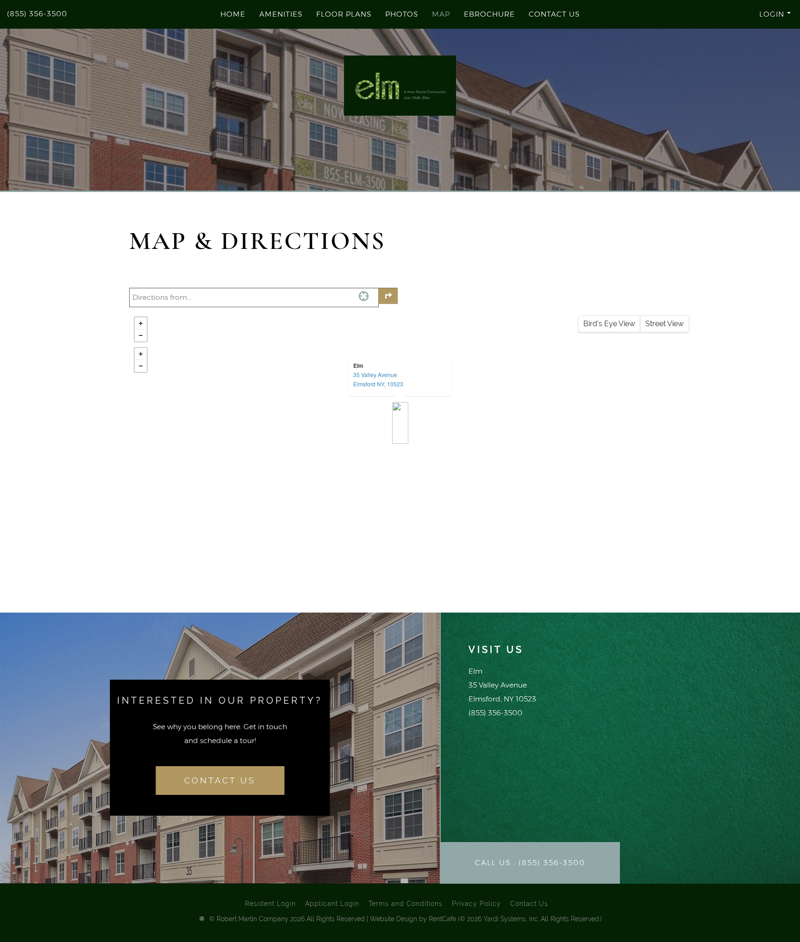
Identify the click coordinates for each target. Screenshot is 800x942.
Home (232, 14)
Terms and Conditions (406, 903)
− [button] (141, 335)
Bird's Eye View (609, 323)
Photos (401, 14)
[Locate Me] (364, 296)
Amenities (280, 14)
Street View (664, 323)
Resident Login (270, 903)
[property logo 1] (400, 85)
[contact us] (220, 780)
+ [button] (141, 323)
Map (441, 14)
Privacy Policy (476, 903)
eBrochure (489, 14)
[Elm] (400, 423)
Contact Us (554, 14)
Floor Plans (343, 14)
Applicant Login (332, 903)
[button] (733, 14)
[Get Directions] (388, 296)
